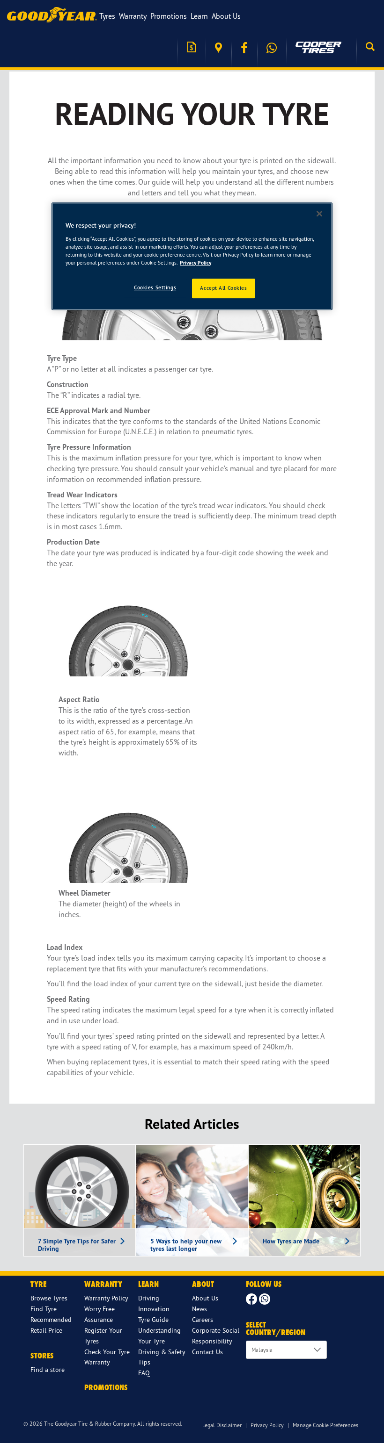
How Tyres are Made (291, 1241)
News (199, 1309)
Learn (199, 16)
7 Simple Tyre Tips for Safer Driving (77, 1245)
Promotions (168, 16)
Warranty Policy (106, 1298)
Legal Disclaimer (222, 1425)
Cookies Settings (155, 287)
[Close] (319, 213)
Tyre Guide (153, 1319)
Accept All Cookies (223, 288)
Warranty (133, 16)
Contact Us (207, 1352)
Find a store (218, 48)
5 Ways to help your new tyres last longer (186, 1245)
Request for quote (191, 48)
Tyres (107, 16)
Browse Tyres (48, 1298)
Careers (202, 1319)
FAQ (144, 1373)
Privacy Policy (267, 1425)
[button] (370, 48)
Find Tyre (43, 1309)
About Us (226, 16)
